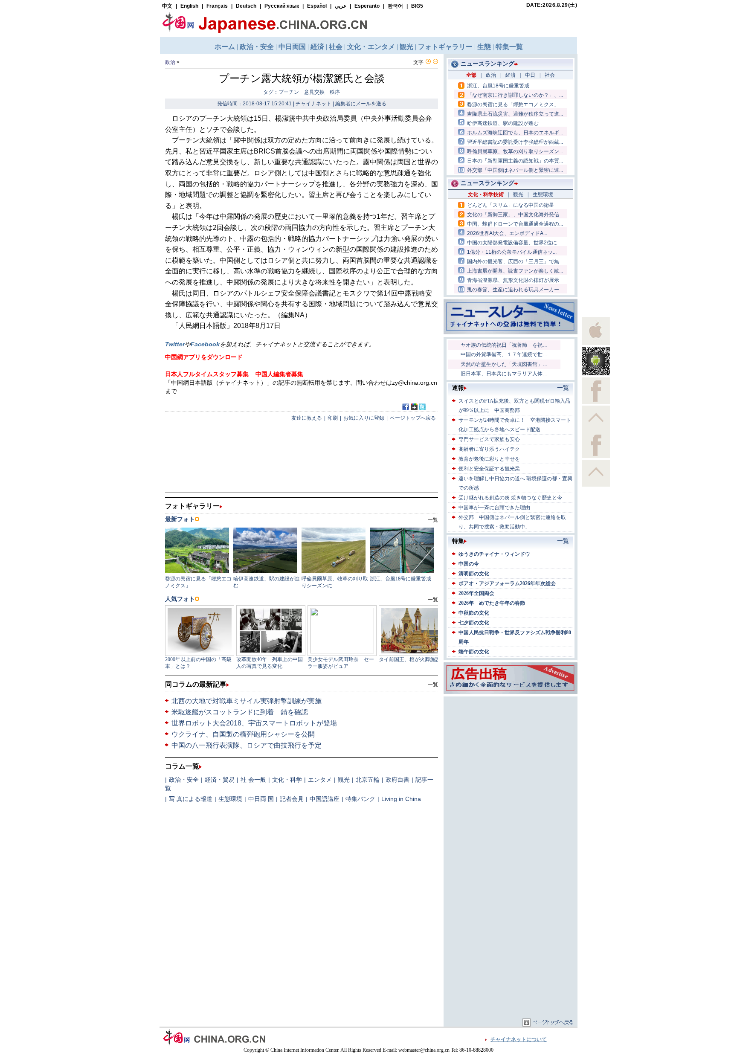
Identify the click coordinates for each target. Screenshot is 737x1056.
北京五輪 (368, 779)
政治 (170, 62)
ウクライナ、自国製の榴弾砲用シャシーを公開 (243, 734)
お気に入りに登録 (363, 418)
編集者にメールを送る (360, 104)
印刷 (333, 418)
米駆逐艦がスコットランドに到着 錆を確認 (239, 712)
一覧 (433, 685)
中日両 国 (261, 798)
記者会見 (292, 798)
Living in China (401, 798)
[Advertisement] (510, 752)
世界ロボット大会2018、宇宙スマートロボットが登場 (254, 723)
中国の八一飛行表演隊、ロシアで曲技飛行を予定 (246, 745)
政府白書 (397, 779)
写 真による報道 (190, 798)
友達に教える (306, 418)
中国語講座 (324, 798)
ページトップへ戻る (413, 418)
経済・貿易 (220, 779)
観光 (344, 779)
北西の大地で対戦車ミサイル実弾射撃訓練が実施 (246, 701)
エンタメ (320, 779)
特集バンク (360, 798)
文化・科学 (287, 779)
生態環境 (230, 798)
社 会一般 (253, 779)
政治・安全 (184, 779)
